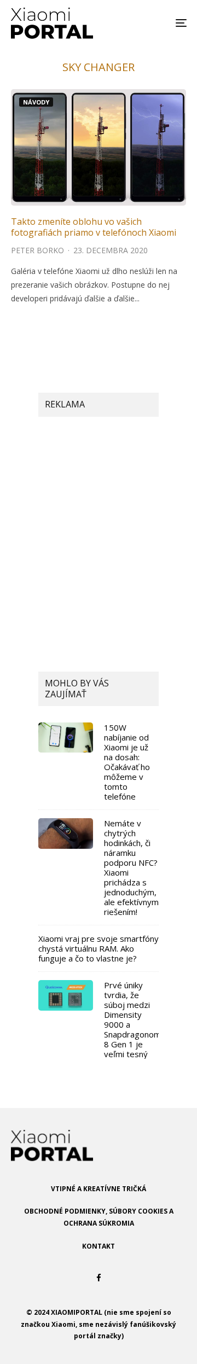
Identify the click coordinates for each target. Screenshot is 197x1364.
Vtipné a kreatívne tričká (98, 1188)
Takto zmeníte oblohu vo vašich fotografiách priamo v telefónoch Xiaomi (93, 227)
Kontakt (98, 1246)
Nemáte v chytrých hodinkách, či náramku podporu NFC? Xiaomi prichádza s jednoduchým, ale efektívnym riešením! (131, 867)
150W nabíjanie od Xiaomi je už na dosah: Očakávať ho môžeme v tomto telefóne (127, 761)
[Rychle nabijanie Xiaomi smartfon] (65, 737)
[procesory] (65, 995)
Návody (36, 102)
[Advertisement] (98, 531)
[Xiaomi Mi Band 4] (65, 833)
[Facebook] (98, 1278)
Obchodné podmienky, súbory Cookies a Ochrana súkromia (98, 1217)
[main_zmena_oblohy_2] (98, 147)
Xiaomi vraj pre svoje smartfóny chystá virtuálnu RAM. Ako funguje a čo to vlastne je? (98, 948)
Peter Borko (37, 250)
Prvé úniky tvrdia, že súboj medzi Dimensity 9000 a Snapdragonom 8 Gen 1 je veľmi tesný (132, 1019)
